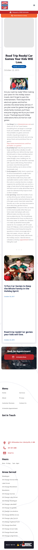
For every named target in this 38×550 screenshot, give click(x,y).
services (22, 393)
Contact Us (22, 403)
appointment (24, 240)
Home (4, 393)
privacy (21, 398)
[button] (34, 5)
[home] (5, 5)
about (4, 398)
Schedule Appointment (10, 408)
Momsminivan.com (24, 124)
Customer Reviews (8, 403)
